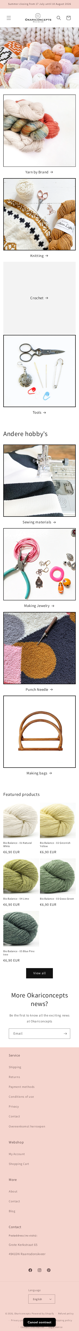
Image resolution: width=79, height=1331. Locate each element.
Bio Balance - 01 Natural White (17, 844)
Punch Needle (37, 689)
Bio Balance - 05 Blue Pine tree (19, 952)
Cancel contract (39, 1322)
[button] (9, 18)
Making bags (37, 773)
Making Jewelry (37, 605)
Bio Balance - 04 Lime (16, 898)
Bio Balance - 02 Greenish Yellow (55, 844)
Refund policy (66, 1313)
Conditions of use (21, 1097)
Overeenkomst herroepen (27, 1126)
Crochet (36, 297)
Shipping (15, 1067)
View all (39, 973)
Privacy (14, 1106)
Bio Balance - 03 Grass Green (57, 898)
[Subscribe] (65, 1034)
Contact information (32, 1327)
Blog (12, 1211)
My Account (17, 1154)
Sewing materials (37, 522)
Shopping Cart (19, 1164)
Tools (37, 412)
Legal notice (55, 1327)
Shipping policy (63, 1320)
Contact (14, 1116)
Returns (14, 1077)
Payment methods (22, 1087)
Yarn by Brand (36, 172)
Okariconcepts (22, 1313)
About (13, 1191)
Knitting (37, 255)
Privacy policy (19, 1320)
